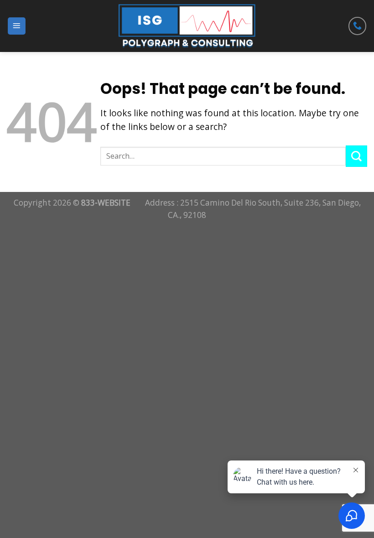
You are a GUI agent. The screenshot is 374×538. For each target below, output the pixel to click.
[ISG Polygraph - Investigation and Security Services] (187, 26)
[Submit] (356, 156)
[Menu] (17, 26)
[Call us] (357, 26)
